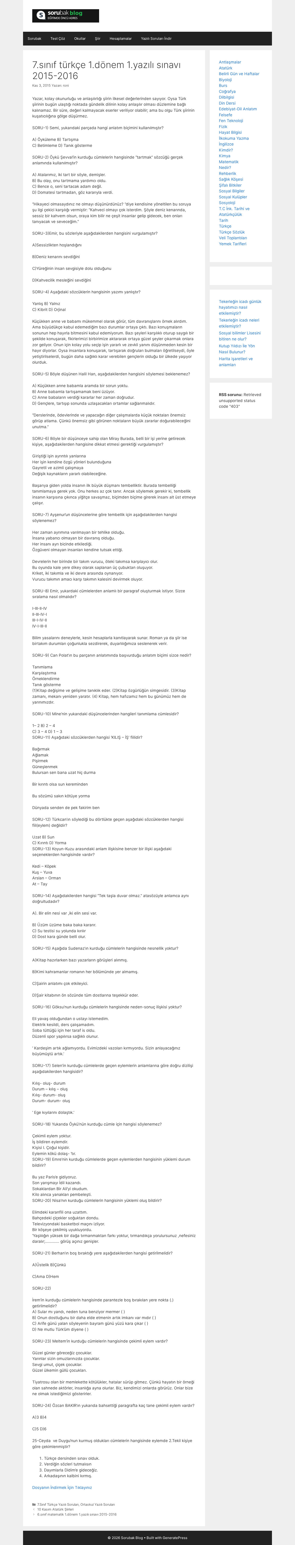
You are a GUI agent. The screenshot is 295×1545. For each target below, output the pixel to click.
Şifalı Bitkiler (230, 185)
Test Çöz (57, 38)
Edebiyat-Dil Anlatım (238, 109)
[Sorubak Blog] (65, 15)
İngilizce (226, 144)
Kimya (224, 156)
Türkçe (225, 226)
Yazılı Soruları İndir (156, 38)
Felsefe (225, 115)
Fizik (223, 126)
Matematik (229, 162)
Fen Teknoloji (231, 120)
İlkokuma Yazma (234, 138)
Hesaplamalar (121, 38)
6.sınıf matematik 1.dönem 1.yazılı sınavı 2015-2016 (77, 1514)
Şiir (97, 38)
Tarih (223, 220)
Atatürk (225, 68)
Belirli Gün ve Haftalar (239, 73)
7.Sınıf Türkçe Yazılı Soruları (58, 1504)
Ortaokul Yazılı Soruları (97, 1504)
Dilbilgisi (226, 97)
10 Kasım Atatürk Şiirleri (55, 1509)
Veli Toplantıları (233, 238)
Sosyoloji (227, 202)
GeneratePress (175, 1538)
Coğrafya (227, 91)
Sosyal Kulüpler (233, 197)
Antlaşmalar (230, 62)
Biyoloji (225, 79)
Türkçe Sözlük (232, 232)
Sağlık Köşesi (231, 179)
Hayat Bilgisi (230, 132)
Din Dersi (227, 103)
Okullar (80, 38)
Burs (223, 85)
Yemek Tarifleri (232, 244)
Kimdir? (226, 150)
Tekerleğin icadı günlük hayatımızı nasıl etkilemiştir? (240, 307)
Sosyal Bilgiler (232, 191)
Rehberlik (227, 173)
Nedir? (225, 167)
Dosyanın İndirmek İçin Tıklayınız (62, 1487)
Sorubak (34, 38)
